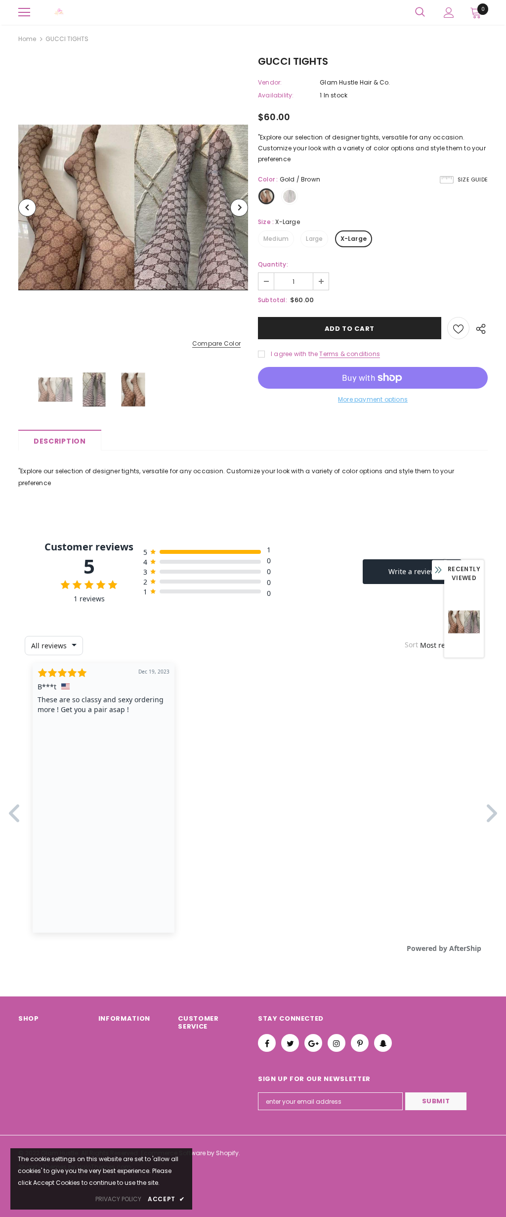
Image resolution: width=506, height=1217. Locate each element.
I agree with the (294, 354)
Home (27, 39)
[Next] (239, 208)
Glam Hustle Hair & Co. (355, 82)
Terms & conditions (349, 354)
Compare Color (216, 344)
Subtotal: (272, 300)
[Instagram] (336, 1043)
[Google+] (313, 1043)
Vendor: (270, 82)
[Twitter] (290, 1043)
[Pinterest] (360, 1043)
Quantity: (273, 264)
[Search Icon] (420, 12)
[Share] (478, 328)
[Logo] (59, 12)
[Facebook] (267, 1043)
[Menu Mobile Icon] (24, 12)
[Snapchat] (383, 1043)
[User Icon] (449, 12)
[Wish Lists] (458, 328)
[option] (133, 207)
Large (314, 238)
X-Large (353, 238)
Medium (276, 238)
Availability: (276, 95)
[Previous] (27, 208)
